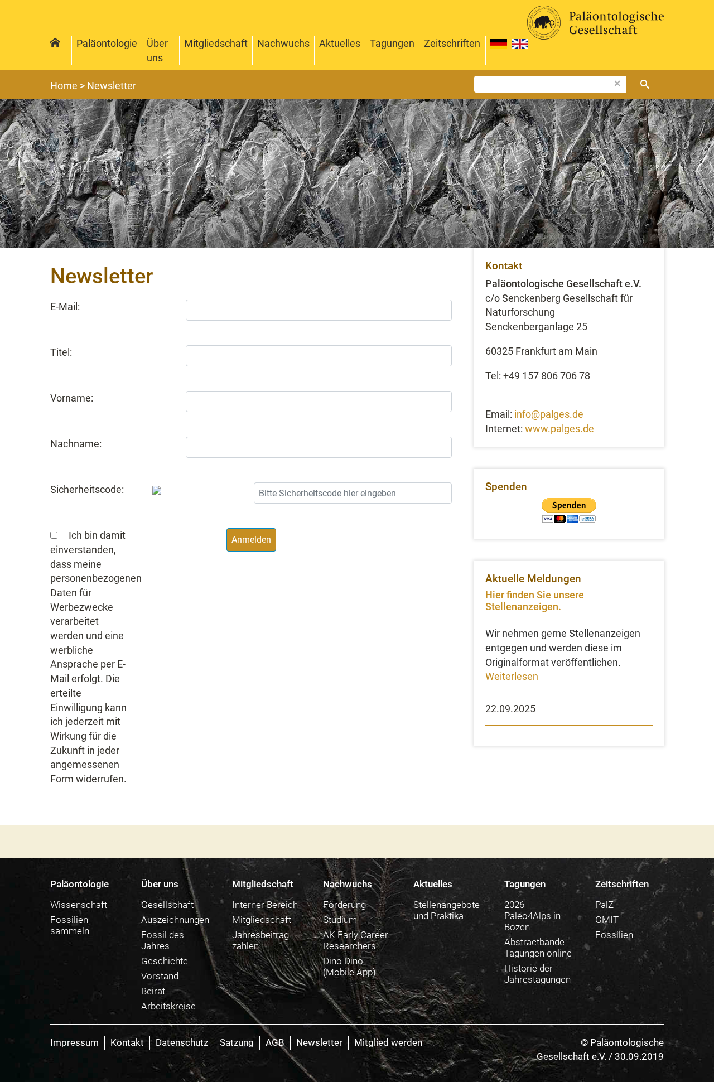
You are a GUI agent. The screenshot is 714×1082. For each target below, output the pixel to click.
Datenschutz (182, 1042)
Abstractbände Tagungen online (538, 947)
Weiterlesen (511, 676)
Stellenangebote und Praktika (446, 910)
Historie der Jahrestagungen (537, 974)
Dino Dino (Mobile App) (349, 966)
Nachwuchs (283, 43)
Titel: (61, 352)
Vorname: (71, 398)
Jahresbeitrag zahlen (260, 940)
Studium (340, 919)
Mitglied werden (388, 1042)
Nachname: (76, 444)
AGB (275, 1042)
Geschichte (164, 961)
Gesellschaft (167, 904)
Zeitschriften (452, 43)
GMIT (607, 919)
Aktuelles (339, 43)
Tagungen (392, 43)
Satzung (237, 1042)
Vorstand (159, 976)
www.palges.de (559, 428)
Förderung (344, 904)
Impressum (74, 1042)
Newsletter (319, 1042)
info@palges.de (548, 414)
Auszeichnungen (175, 919)
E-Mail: (65, 306)
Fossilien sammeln (69, 925)
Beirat (153, 991)
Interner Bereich (265, 904)
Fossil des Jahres (162, 940)
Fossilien (614, 934)
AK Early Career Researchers (355, 940)
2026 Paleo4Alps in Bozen (532, 916)
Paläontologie (106, 43)
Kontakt (127, 1042)
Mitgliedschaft (216, 43)
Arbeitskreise (168, 1006)
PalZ (604, 904)
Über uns (157, 50)
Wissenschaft (78, 904)
